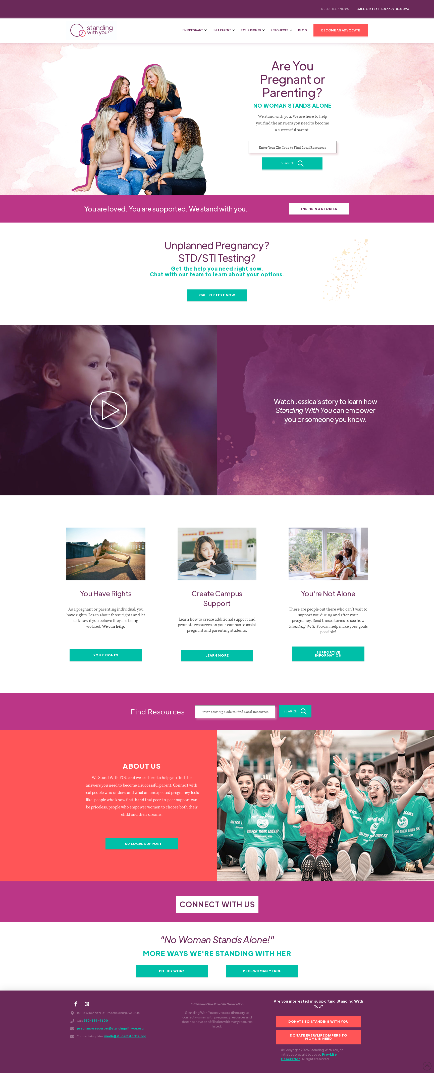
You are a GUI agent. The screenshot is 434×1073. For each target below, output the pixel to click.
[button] (340, 30)
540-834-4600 (95, 1020)
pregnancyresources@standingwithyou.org (110, 1028)
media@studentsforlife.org (125, 1036)
